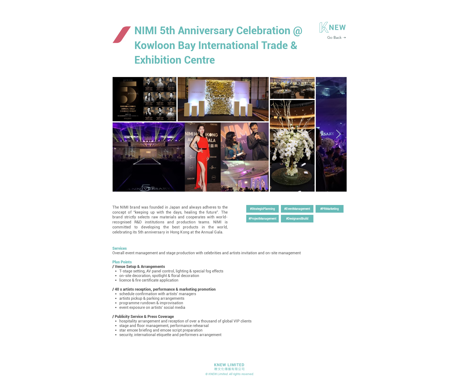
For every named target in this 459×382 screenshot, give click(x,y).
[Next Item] (338, 134)
